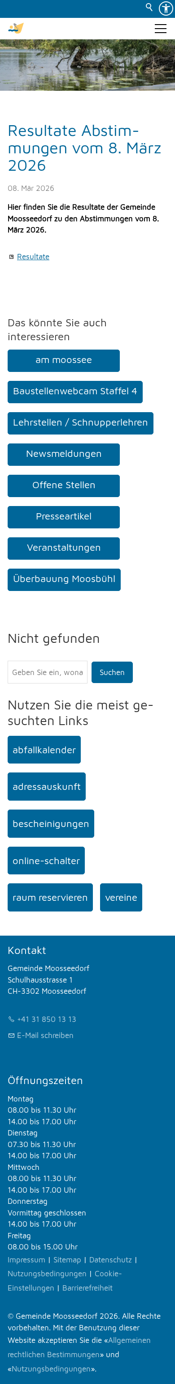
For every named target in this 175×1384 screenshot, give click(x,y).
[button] (160, 28)
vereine (121, 897)
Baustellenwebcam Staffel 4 (75, 391)
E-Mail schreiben (45, 1035)
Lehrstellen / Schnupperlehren (80, 422)
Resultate (33, 256)
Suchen (112, 672)
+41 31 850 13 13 (46, 1019)
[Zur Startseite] (16, 28)
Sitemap (67, 1259)
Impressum (26, 1259)
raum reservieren (50, 897)
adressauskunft (47, 786)
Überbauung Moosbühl (64, 578)
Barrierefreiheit (87, 1287)
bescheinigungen (51, 823)
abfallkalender (44, 749)
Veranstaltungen (64, 547)
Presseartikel (64, 516)
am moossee (63, 359)
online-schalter (46, 860)
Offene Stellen (64, 484)
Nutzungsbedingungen (47, 1273)
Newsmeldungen (64, 453)
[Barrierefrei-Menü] (166, 8)
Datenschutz (110, 1259)
